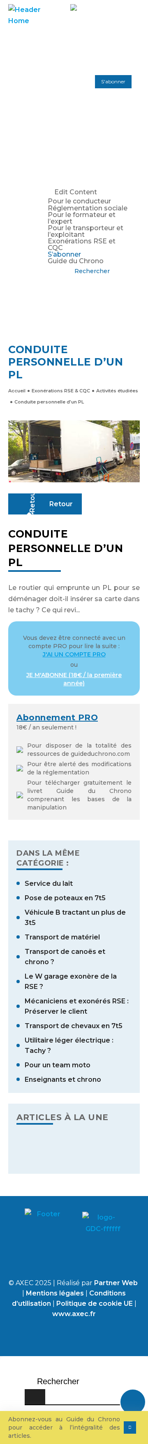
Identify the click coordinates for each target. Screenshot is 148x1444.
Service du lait (49, 883)
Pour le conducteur (79, 201)
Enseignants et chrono (63, 1079)
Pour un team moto (57, 1065)
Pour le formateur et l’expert (82, 218)
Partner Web (115, 1283)
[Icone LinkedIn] (59, 1259)
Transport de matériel (62, 937)
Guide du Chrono (76, 261)
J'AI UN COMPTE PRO (74, 654)
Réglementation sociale (87, 208)
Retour (61, 504)
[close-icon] (52, 181)
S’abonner (64, 254)
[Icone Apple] (88, 1259)
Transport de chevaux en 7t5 (74, 1026)
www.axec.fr (74, 1314)
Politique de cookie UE (94, 1303)
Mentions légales (56, 1293)
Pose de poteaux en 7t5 (65, 898)
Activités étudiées (117, 391)
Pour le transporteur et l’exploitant (85, 231)
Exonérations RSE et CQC (82, 244)
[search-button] (35, 1397)
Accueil (16, 391)
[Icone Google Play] (117, 1259)
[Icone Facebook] (31, 1259)
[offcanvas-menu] (52, 167)
